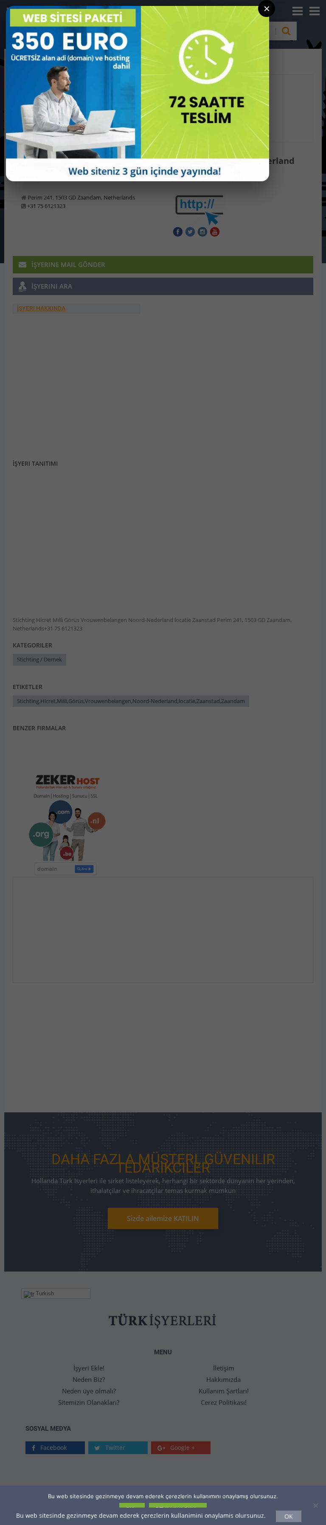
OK (288, 1516)
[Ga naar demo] (137, 93)
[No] (315, 1505)
